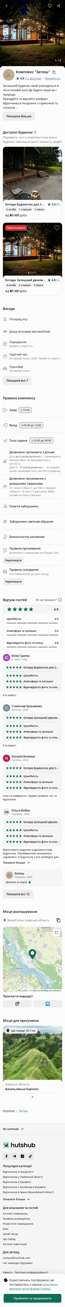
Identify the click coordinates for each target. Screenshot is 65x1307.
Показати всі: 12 (18, 894)
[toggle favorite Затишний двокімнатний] (57, 228)
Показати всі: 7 (17, 381)
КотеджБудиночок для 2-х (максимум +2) (41, 667)
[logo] (19, 1145)
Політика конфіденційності (31, 1272)
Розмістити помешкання (18, 1223)
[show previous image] (8, 175)
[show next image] (57, 175)
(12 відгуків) (33, 78)
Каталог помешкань (15, 1213)
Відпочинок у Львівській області (23, 1177)
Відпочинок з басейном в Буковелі (24, 1187)
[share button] (58, 5)
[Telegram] (14, 1156)
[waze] (47, 1003)
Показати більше (18, 116)
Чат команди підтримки (17, 1263)
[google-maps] (17, 1003)
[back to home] (6, 5)
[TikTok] (30, 1156)
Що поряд (9, 1239)
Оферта (7, 1272)
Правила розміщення (16, 1218)
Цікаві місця (10, 1234)
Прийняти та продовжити (32, 1298)
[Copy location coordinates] (58, 920)
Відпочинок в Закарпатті (18, 1171)
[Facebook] (6, 1156)
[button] (49, 600)
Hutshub (9, 1111)
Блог (5, 1229)
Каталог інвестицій (15, 1244)
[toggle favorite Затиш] (49, 5)
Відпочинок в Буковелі (17, 1182)
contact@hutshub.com (16, 1258)
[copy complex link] (54, 72)
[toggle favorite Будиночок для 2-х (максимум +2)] (57, 152)
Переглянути (13, 560)
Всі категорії (11, 1129)
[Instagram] (22, 1156)
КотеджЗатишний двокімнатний (41, 717)
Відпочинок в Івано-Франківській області (28, 1192)
